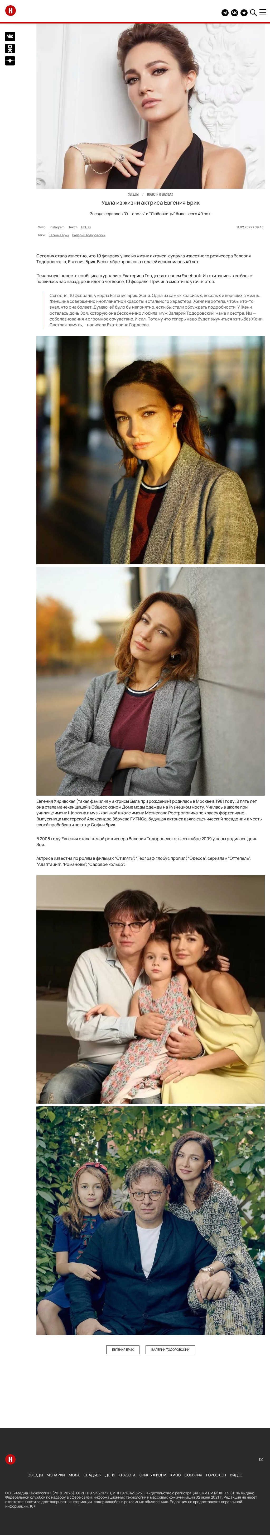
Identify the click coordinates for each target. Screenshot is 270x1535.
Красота (127, 1474)
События (193, 1474)
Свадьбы (92, 1474)
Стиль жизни (152, 1474)
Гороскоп (216, 1474)
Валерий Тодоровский (88, 235)
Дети (110, 1474)
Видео (236, 1474)
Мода (74, 1474)
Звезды (35, 1474)
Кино (175, 1474)
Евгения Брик (59, 235)
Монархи (56, 1474)
